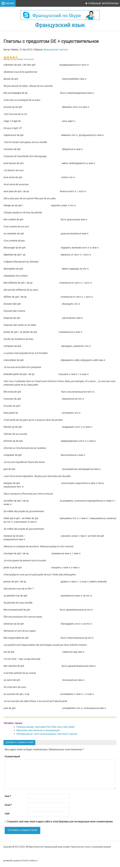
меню (10, 3)
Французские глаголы (56, 49)
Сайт (7, 813)
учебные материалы (103, 3)
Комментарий (12, 756)
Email (8, 805)
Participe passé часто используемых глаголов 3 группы (47, 734)
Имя (8, 796)
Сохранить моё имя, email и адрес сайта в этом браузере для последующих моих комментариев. (60, 821)
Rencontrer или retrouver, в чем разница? (38, 730)
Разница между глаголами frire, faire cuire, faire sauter (45, 727)
